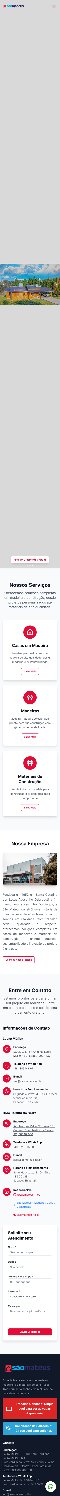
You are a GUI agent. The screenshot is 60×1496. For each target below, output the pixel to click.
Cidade (12, 1261)
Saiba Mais (30, 671)
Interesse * (14, 1291)
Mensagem (14, 1306)
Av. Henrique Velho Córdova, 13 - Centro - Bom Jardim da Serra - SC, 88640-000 (34, 1130)
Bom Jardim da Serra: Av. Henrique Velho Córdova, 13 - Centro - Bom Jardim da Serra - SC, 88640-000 (28, 1466)
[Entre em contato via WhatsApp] (50, 1486)
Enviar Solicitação (30, 1331)
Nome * (12, 1247)
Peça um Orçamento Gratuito (30, 559)
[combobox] (30, 1296)
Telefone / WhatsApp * (20, 1276)
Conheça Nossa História (19, 959)
